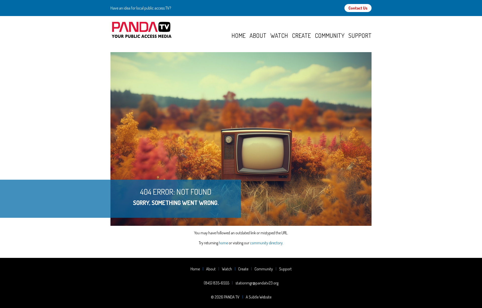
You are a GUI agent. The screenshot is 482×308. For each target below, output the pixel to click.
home (223, 242)
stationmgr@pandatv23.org (256, 282)
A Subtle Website (258, 296)
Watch (279, 35)
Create (301, 35)
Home (238, 35)
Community (329, 35)
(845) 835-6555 (216, 282)
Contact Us (358, 8)
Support (360, 35)
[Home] (170, 30)
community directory (266, 242)
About (258, 35)
